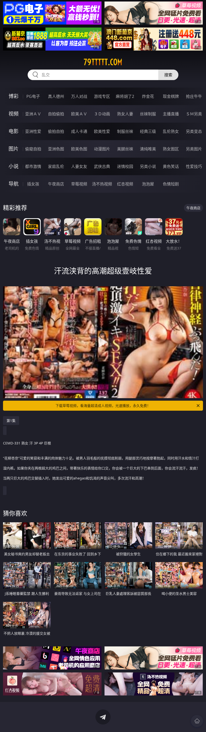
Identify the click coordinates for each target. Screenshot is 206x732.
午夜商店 (56, 184)
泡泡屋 (148, 184)
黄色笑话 (171, 166)
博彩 (14, 96)
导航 (14, 183)
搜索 (168, 75)
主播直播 (171, 114)
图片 (14, 148)
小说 (14, 166)
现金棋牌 (171, 96)
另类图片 (194, 149)
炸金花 (148, 96)
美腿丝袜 (125, 149)
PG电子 (33, 96)
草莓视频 (79, 184)
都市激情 (33, 166)
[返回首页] (197, 721)
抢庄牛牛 (194, 96)
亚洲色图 (56, 149)
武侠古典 (102, 166)
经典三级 (148, 131)
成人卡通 (79, 131)
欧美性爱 (102, 131)
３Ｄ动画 (102, 114)
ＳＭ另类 (194, 114)
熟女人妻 (125, 114)
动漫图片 (102, 149)
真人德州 (56, 96)
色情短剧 (171, 184)
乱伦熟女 (171, 131)
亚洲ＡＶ (33, 114)
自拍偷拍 (56, 114)
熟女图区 (171, 149)
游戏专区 (102, 96)
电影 (14, 131)
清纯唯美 (148, 149)
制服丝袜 (125, 131)
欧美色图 (79, 149)
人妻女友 (79, 166)
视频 (14, 113)
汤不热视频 (102, 184)
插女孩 (33, 184)
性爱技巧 (194, 166)
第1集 (11, 420)
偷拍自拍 (56, 131)
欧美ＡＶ (79, 114)
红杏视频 (125, 184)
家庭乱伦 (56, 166)
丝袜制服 (148, 114)
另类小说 (148, 166)
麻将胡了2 (125, 96)
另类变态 (194, 131)
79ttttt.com (103, 62)
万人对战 (79, 96)
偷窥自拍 (33, 149)
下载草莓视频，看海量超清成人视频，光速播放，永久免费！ (103, 405)
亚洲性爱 (33, 131)
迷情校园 (125, 166)
